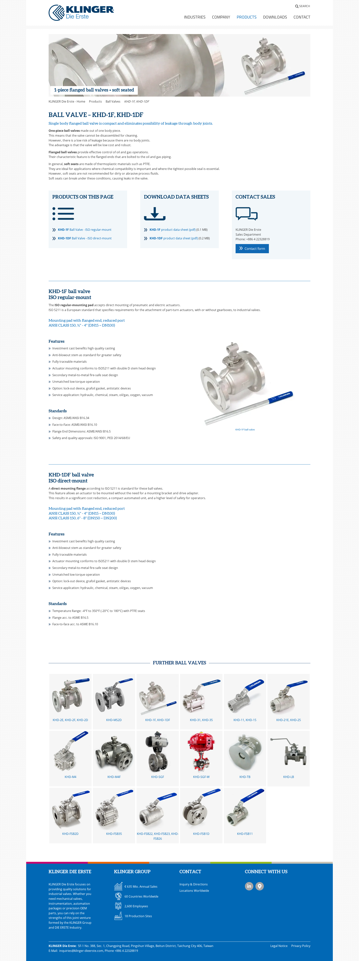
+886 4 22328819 (126, 951)
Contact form (255, 248)
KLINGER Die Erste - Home (67, 101)
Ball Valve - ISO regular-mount (84, 230)
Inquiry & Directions (194, 884)
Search (304, 6)
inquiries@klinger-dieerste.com (81, 951)
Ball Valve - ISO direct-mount (85, 238)
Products (95, 101)
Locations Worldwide (194, 891)
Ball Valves (113, 101)
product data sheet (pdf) (173, 230)
